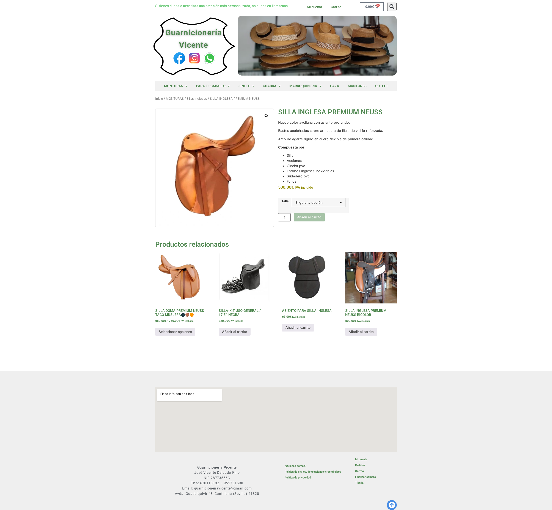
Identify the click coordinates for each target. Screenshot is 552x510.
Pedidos (360, 465)
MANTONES (357, 86)
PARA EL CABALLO (211, 86)
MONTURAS (173, 86)
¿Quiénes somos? (295, 465)
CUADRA (269, 86)
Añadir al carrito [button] (234, 332)
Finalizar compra (365, 476)
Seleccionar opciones (175, 332)
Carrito (336, 7)
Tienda (359, 482)
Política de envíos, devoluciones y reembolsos (313, 471)
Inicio (159, 99)
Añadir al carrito (309, 217)
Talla (285, 201)
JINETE (244, 86)
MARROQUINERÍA (303, 86)
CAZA (334, 86)
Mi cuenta (314, 7)
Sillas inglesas (197, 99)
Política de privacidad (298, 477)
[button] (391, 6)
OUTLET (381, 86)
